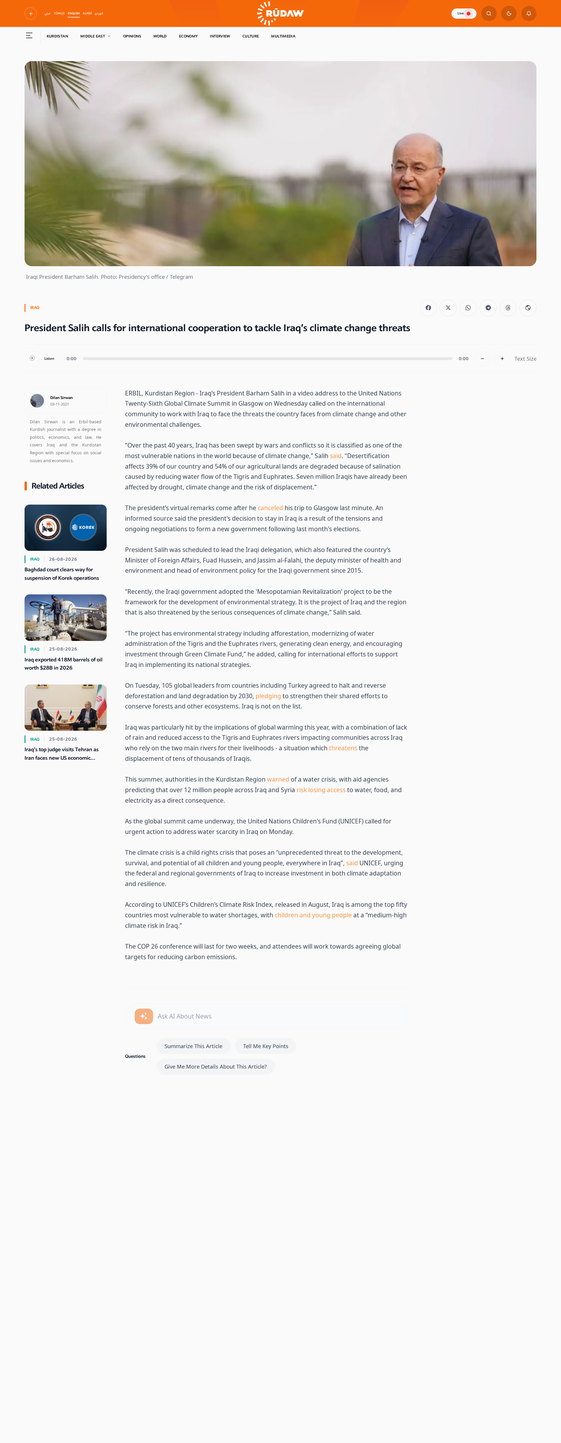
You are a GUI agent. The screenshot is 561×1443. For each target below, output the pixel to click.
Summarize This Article (193, 1046)
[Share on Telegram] (488, 308)
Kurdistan (57, 36)
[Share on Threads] (508, 308)
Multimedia (283, 36)
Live (461, 13)
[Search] (489, 13)
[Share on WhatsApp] (468, 308)
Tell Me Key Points (265, 1046)
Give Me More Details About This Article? (216, 1066)
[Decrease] (482, 359)
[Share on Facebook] (428, 308)
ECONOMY (188, 36)
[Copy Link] (528, 308)
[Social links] (31, 13)
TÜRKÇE (59, 13)
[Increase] (502, 359)
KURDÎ (87, 13)
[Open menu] (29, 36)
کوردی (99, 13)
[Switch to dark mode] (509, 13)
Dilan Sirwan (61, 398)
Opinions (132, 36)
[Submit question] (144, 1016)
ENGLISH (74, 13)
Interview (220, 36)
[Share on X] (448, 308)
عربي (47, 13)
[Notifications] (529, 13)
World (160, 36)
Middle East (92, 36)
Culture (251, 36)
